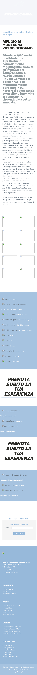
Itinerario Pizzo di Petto (11, 629)
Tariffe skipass (8, 589)
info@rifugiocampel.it (7, 431)
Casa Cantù (8, 652)
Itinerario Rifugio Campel (12, 631)
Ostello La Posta (9, 650)
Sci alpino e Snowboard (12, 605)
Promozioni (8, 591)
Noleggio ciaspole (10, 593)
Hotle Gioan (8, 645)
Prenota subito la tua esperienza (18, 387)
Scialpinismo (8, 608)
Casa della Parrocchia (11, 656)
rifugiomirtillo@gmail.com (9, 495)
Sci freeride (8, 610)
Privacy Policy (21, 672)
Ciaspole (7, 612)
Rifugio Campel (9, 647)
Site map (13, 672)
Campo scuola (9, 614)
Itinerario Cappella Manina (12, 626)
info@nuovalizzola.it (11, 572)
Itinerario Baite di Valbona (12, 633)
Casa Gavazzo (9, 654)
